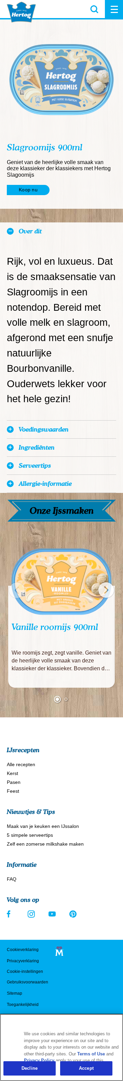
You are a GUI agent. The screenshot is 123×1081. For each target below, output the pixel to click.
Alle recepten (21, 764)
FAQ (11, 879)
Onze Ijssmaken (62, 510)
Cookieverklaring (23, 949)
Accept (86, 1068)
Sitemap (14, 993)
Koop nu (28, 189)
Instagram (31, 914)
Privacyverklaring (23, 961)
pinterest (73, 914)
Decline (30, 1068)
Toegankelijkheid (23, 1004)
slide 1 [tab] (57, 699)
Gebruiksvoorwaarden (27, 982)
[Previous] (16, 590)
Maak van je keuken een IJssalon (43, 826)
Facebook (10, 914)
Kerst (12, 773)
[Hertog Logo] (21, 12)
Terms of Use (91, 1053)
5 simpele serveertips (30, 835)
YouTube (52, 914)
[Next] (106, 590)
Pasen (13, 782)
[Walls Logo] (59, 951)
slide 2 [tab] (66, 699)
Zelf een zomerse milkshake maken (45, 844)
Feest (13, 791)
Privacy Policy (39, 1060)
